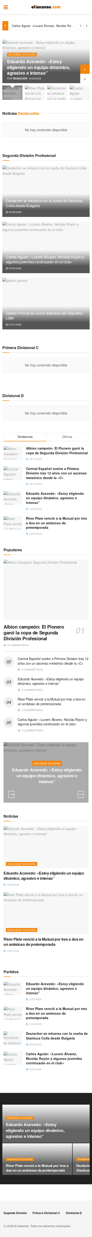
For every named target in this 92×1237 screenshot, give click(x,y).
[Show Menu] (6, 7)
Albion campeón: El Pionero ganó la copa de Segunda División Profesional (57, 450)
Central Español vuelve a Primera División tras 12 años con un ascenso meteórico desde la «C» (56, 473)
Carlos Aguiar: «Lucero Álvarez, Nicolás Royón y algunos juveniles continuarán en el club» (45, 259)
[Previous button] (85, 78)
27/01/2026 (14, 324)
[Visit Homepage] (46, 7)
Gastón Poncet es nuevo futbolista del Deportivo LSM (44, 315)
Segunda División (21, 54)
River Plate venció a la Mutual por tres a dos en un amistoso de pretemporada (56, 523)
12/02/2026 (48, 791)
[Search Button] (86, 7)
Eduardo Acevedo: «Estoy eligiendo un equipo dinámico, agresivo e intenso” (38, 67)
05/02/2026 (14, 212)
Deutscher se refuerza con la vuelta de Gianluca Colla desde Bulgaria (44, 203)
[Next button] (85, 69)
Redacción (20, 78)
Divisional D (74, 1213)
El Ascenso (21, 1226)
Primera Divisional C (46, 1213)
